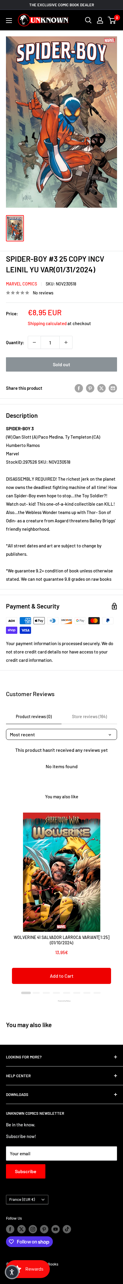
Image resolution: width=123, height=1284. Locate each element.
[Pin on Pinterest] (90, 388)
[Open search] (88, 20)
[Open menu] (9, 20)
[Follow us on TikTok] (67, 1229)
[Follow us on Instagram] (33, 1229)
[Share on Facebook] (79, 388)
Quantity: (15, 342)
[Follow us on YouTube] (55, 1229)
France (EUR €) (22, 1199)
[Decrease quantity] (34, 342)
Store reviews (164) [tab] (89, 716)
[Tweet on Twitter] (101, 388)
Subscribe (25, 1171)
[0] (112, 20)
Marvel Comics (21, 283)
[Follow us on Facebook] (10, 1229)
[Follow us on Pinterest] (44, 1229)
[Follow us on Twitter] (21, 1229)
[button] (12, 1272)
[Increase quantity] (66, 342)
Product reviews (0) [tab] (34, 716)
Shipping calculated (47, 323)
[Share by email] (113, 388)
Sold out (61, 364)
